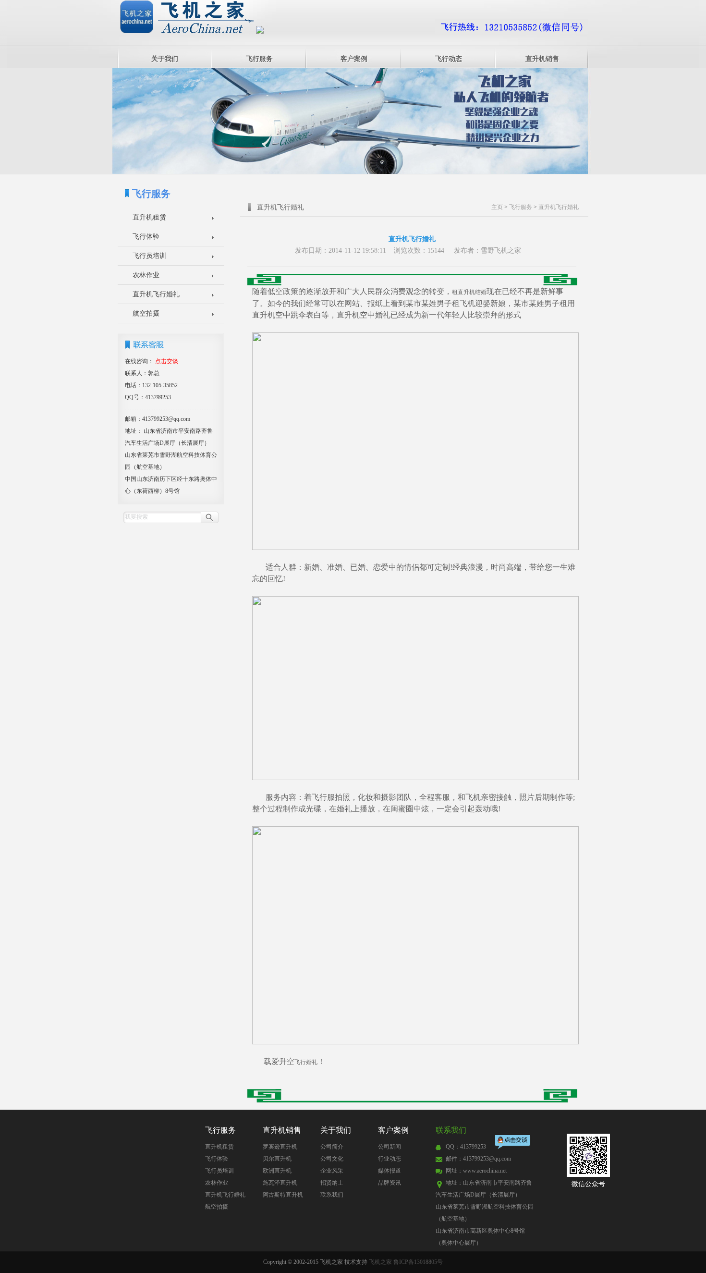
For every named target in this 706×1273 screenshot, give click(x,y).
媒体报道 (389, 1170)
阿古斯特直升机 (283, 1194)
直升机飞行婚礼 (156, 294)
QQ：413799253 (466, 1146)
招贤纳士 (331, 1182)
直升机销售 (542, 58)
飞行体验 (146, 236)
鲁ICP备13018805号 (418, 1262)
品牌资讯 (389, 1182)
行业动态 (389, 1158)
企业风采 (331, 1170)
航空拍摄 (146, 313)
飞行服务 (259, 58)
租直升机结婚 (469, 292)
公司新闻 (389, 1146)
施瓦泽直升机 (280, 1182)
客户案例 (354, 58)
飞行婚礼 (305, 1062)
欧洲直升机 (277, 1170)
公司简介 (331, 1146)
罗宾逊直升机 (280, 1146)
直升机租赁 (149, 217)
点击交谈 (513, 1143)
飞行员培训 (149, 255)
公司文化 (331, 1158)
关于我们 (164, 58)
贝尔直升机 (277, 1158)
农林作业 (146, 275)
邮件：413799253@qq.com (478, 1158)
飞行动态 (448, 58)
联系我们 (331, 1194)
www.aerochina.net (485, 1170)
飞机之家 (380, 1262)
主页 (497, 207)
